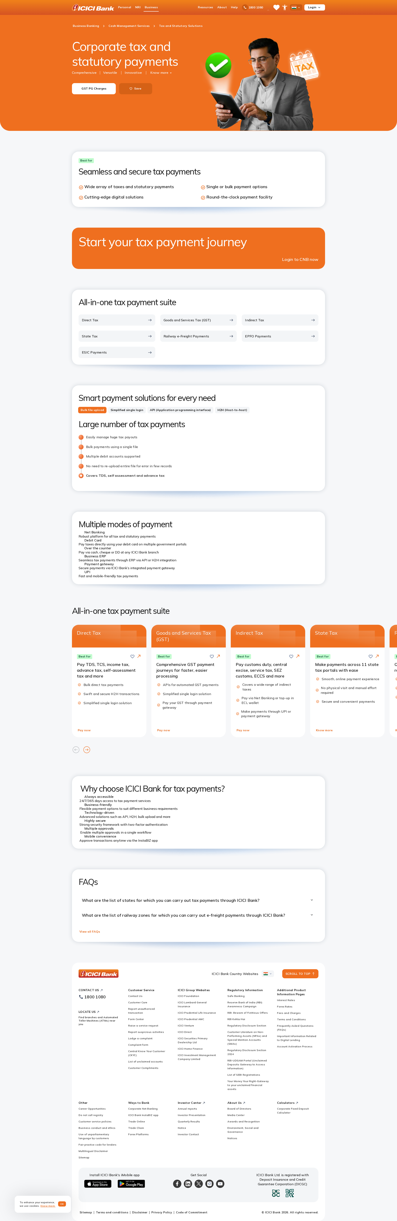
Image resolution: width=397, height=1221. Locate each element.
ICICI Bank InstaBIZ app (143, 1115)
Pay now (84, 730)
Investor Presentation (192, 1115)
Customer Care (137, 1002)
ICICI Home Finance (190, 1048)
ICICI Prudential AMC (191, 1019)
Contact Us (135, 996)
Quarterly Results (189, 1121)
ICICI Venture (186, 1025)
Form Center (136, 1019)
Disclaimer (140, 1212)
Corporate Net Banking (143, 1108)
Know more (159, 72)
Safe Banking (236, 996)
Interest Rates (286, 1000)
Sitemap (84, 1157)
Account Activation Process (294, 1046)
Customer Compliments (143, 1067)
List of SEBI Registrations (243, 1074)
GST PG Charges (93, 88)
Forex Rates (285, 1006)
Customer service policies (95, 1121)
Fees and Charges (289, 1012)
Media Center (235, 1115)
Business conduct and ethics (97, 1127)
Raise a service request (143, 1025)
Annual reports (187, 1108)
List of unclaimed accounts (145, 1061)
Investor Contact (188, 1134)
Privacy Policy (161, 1212)
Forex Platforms (138, 1134)
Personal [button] (124, 7)
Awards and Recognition (243, 1121)
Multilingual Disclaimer (93, 1151)
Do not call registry (91, 1115)
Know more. (48, 1205)
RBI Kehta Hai (236, 1019)
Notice (182, 1127)
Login (312, 7)
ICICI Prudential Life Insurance (197, 1012)
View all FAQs (89, 931)
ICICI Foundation (188, 996)
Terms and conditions (112, 1212)
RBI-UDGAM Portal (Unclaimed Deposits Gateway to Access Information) (247, 1064)
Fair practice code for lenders (97, 1144)
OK (62, 1203)
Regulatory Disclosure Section (246, 1025)
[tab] (92, 410)
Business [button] (151, 7)
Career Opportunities (92, 1108)
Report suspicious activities (146, 1031)
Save (137, 88)
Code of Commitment (192, 1212)
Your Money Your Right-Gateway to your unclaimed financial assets (248, 1085)
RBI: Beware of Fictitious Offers (247, 1012)
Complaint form (138, 1044)
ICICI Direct (185, 1031)
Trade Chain (136, 1127)
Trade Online (136, 1121)
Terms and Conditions (291, 1019)
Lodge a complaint (140, 1038)
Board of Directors (239, 1108)
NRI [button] (138, 7)
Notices (232, 1138)
